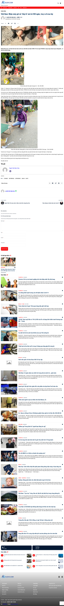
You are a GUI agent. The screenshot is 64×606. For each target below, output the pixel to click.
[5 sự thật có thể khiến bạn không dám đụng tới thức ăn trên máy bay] (9, 509)
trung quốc (10, 7)
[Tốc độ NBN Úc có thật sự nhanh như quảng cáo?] (9, 456)
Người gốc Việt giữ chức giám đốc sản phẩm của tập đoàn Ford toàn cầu (38, 386)
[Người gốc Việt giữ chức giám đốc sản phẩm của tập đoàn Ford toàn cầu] (9, 389)
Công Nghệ (35, 585)
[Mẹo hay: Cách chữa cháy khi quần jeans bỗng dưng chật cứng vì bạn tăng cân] (9, 469)
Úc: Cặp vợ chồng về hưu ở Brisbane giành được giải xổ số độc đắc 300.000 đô (39, 413)
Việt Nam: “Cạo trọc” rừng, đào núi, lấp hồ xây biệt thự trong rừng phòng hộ (39, 493)
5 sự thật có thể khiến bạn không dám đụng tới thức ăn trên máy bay (37, 507)
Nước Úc (19, 583)
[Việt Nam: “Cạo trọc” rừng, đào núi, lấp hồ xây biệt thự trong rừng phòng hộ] (9, 496)
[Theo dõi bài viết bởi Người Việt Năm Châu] (3, 18)
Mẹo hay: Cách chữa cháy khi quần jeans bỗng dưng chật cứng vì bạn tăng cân (39, 466)
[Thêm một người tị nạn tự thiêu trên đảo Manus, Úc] (9, 402)
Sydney (19, 477)
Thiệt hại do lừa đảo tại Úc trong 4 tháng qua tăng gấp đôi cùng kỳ (36, 346)
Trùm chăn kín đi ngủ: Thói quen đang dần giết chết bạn (33, 306)
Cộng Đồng (3, 11)
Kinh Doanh (4, 583)
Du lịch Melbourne (21, 589)
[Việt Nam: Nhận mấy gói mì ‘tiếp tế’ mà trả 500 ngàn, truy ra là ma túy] (8, 262)
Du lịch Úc (4, 594)
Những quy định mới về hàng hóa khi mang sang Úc (13, 560)
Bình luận (3, 220)
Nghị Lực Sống (5, 589)
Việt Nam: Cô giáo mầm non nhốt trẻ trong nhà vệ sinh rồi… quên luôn (37, 373)
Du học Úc (20, 357)
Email (2, 237)
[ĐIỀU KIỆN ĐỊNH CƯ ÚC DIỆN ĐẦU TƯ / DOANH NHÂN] (29, 566)
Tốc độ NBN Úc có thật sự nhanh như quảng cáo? (31, 453)
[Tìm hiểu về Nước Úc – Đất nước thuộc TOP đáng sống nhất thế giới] (60, 556)
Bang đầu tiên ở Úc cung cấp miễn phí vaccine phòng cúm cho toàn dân (37, 533)
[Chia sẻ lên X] (5, 23)
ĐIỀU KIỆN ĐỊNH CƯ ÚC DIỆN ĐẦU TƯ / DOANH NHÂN (13, 565)
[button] (11, 23)
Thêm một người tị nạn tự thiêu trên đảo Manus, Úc (32, 399)
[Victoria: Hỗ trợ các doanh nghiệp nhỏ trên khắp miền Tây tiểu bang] (9, 282)
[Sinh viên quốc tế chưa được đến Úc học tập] (9, 362)
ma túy (27, 178)
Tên (2, 232)
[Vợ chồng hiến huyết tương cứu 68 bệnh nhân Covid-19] (9, 295)
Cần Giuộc (6, 178)
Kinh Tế (3, 585)
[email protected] (14, 604)
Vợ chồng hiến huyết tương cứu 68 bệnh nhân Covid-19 (33, 292)
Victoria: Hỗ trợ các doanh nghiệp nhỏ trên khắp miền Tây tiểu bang (36, 279)
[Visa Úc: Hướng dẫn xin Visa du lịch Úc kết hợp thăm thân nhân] (60, 566)
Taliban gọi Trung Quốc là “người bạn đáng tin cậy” (32, 426)
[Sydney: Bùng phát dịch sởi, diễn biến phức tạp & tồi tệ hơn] (9, 482)
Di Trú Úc (19, 585)
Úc (18, 7)
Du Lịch (34, 587)
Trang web (2, 242)
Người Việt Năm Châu (11, 17)
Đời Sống (20, 518)
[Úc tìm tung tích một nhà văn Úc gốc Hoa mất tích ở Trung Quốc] (9, 442)
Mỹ (20, 7)
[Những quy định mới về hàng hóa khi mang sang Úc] (29, 561)
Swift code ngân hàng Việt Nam (55, 585)
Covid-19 (15, 7)
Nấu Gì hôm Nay (5, 587)
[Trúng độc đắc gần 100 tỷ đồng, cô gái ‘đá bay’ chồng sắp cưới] (9, 523)
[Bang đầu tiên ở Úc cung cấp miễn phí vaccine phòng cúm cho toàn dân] (9, 536)
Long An (23, 178)
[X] (16, 548)
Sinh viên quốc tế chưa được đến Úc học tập (30, 359)
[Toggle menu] (62, 2)
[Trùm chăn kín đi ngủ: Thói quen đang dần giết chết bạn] (9, 309)
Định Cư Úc (35, 592)
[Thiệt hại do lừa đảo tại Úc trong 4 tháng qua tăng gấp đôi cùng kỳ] (9, 349)
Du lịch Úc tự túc (21, 592)
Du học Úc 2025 (21, 587)
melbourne (25, 7)
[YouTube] (47, 548)
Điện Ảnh (35, 589)
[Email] (8, 23)
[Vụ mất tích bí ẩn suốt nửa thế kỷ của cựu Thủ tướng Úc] (9, 335)
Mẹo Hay (20, 464)
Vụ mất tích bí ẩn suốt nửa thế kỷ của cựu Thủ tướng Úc (33, 333)
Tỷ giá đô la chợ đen (53, 587)
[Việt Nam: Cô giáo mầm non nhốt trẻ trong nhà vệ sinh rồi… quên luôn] (9, 375)
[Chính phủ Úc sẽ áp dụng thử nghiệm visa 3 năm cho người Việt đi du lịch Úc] (60, 561)
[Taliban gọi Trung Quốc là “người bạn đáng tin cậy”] (9, 429)
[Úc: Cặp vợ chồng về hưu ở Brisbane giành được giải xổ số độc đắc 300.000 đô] (9, 416)
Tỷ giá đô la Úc (52, 583)
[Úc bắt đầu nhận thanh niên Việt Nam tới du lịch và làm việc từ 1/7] (29, 556)
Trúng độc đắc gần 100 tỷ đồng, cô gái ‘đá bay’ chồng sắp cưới (35, 520)
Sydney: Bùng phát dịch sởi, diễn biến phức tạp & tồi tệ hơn (34, 480)
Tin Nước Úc (20, 277)
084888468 (5, 604)
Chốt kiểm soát (17, 178)
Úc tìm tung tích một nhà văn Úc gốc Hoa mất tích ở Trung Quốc (35, 440)
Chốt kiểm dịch (11, 178)
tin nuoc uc (5, 7)
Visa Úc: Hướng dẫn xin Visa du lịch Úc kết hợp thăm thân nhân (46, 565)
